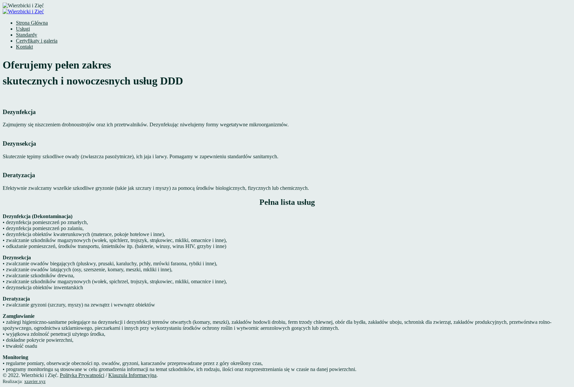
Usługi (23, 29)
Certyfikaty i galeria (36, 41)
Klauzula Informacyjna (132, 375)
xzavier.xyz (35, 381)
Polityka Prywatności (82, 375)
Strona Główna (32, 23)
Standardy (26, 35)
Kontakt (24, 47)
